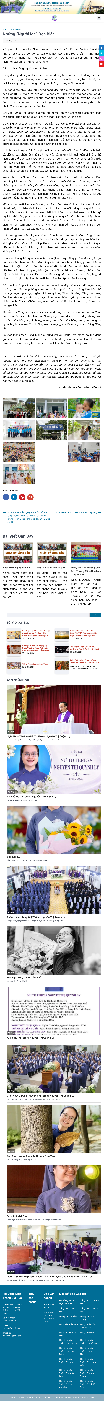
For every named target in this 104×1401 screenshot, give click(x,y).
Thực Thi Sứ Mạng (12, 29)
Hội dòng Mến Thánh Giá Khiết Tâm (88, 1384)
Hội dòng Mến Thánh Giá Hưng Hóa (88, 1362)
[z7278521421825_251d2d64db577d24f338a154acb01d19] (51, 474)
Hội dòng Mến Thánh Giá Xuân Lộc (66, 1373)
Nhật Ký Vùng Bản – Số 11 (51, 567)
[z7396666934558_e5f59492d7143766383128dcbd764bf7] (19, 474)
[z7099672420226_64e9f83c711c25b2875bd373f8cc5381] (84, 474)
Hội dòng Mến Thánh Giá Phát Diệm (66, 1351)
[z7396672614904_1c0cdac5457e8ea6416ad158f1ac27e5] (19, 452)
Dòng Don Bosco (88, 1332)
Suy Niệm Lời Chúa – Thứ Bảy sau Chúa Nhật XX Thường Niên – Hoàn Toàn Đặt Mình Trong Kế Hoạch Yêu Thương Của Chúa (36, 634)
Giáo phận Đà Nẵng (68, 1316)
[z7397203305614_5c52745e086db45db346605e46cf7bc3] (19, 408)
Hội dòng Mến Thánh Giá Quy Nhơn (87, 1351)
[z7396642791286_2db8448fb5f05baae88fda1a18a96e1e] (84, 452)
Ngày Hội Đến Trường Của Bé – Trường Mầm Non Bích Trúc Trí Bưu (86, 571)
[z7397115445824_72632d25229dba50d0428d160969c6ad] (51, 430)
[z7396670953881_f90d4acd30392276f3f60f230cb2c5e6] (51, 452)
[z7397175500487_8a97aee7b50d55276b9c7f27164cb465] (51, 408)
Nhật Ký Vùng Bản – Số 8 (16, 567)
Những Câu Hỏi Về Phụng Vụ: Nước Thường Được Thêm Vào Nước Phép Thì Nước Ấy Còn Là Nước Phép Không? (35, 649)
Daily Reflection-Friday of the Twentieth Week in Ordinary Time (84, 661)
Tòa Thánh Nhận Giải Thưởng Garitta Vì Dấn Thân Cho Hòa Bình (84, 648)
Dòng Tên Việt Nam (68, 1324)
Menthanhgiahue (63, 1397)
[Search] (99, 18)
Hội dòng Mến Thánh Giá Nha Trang (87, 1373)
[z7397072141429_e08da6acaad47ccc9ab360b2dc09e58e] (84, 430)
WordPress (88, 1397)
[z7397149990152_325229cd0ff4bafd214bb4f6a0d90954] (19, 430)
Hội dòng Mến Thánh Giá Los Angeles (66, 1384)
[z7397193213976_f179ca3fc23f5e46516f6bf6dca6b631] (84, 408)
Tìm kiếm (95, 615)
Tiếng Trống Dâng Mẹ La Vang (35, 664)
